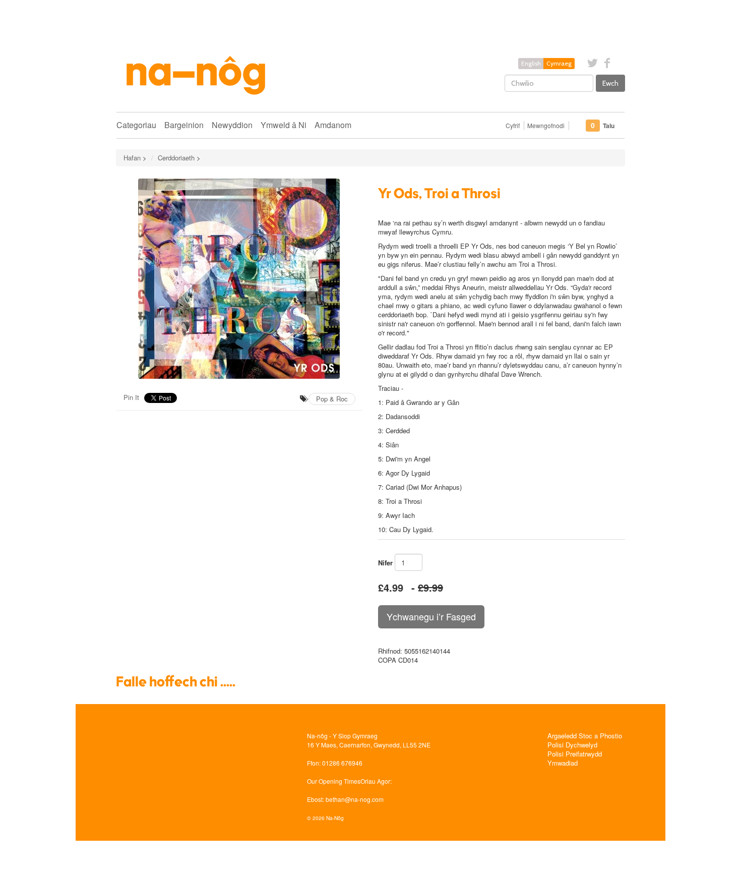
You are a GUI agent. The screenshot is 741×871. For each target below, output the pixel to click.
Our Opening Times (333, 781)
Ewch (610, 83)
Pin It (131, 397)
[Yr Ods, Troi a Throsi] (239, 279)
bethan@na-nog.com (355, 799)
